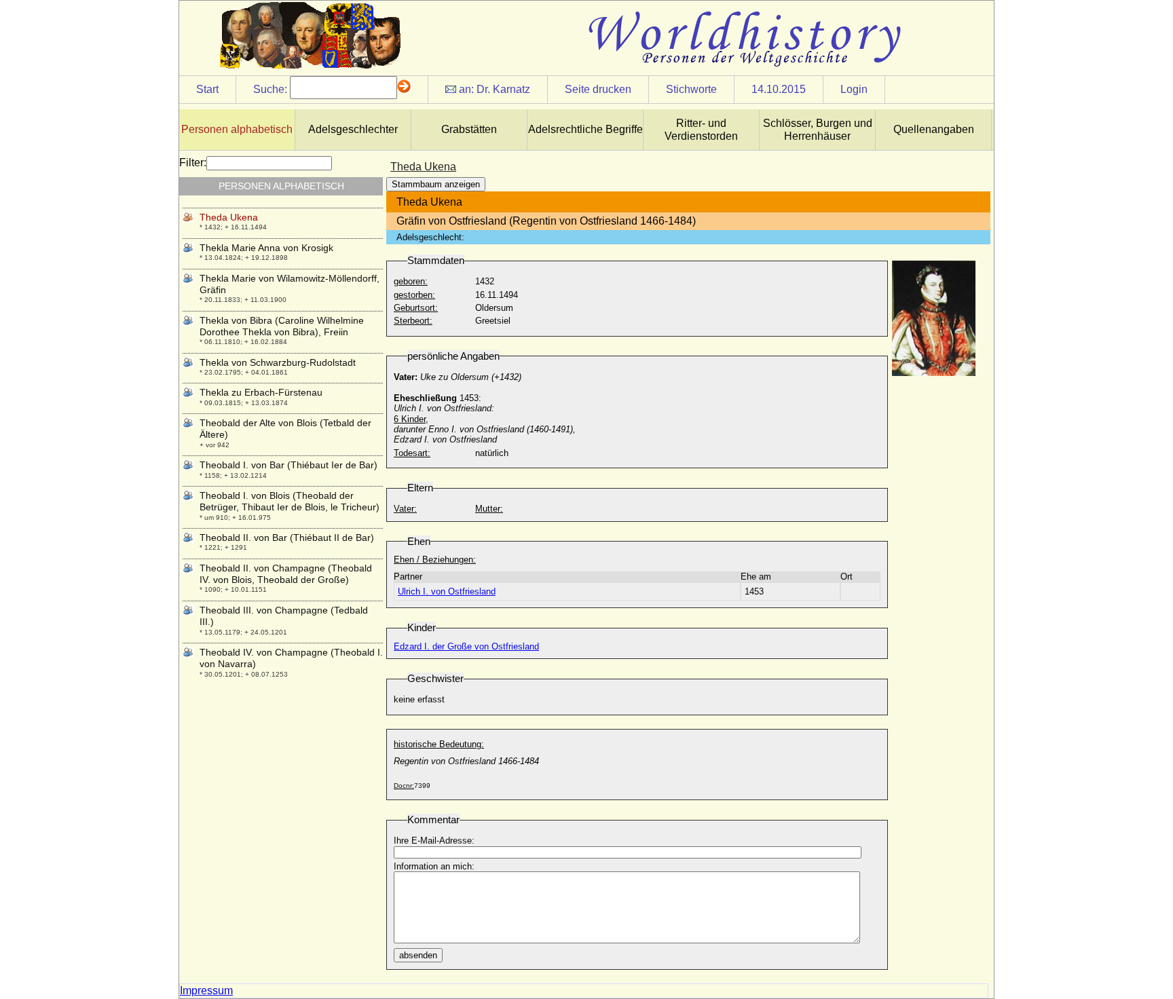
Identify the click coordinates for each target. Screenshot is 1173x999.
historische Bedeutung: (439, 744)
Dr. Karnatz (503, 89)
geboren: (411, 281)
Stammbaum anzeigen (436, 184)
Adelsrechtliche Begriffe (585, 129)
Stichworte (691, 89)
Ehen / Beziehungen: (435, 559)
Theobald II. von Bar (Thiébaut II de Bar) (287, 537)
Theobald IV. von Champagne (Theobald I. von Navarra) (291, 658)
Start (207, 89)
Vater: (405, 509)
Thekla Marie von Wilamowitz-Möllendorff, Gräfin (289, 284)
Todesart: (412, 453)
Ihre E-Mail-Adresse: (434, 840)
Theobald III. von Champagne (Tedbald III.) (284, 616)
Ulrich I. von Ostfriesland (447, 591)
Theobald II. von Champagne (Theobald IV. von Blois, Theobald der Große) (286, 574)
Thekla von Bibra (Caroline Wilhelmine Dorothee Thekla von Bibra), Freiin (282, 326)
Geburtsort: (416, 308)
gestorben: (414, 295)
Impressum (206, 990)
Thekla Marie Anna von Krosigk (266, 247)
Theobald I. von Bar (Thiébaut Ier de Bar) (288, 464)
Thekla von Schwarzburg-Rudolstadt (278, 362)
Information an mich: (434, 866)
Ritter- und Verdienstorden (701, 129)
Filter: (192, 162)
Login (854, 89)
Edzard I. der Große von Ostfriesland (466, 646)
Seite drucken (598, 89)
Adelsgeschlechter (353, 129)
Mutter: (489, 509)
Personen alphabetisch (237, 129)
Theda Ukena (229, 217)
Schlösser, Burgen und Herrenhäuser (817, 129)
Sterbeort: (413, 321)
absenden (418, 955)
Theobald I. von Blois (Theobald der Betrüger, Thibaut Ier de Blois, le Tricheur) (289, 501)
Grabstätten (469, 129)
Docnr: (404, 785)
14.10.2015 (778, 89)
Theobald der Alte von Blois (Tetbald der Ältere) (285, 428)
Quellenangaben (933, 129)
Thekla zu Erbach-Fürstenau (261, 392)
